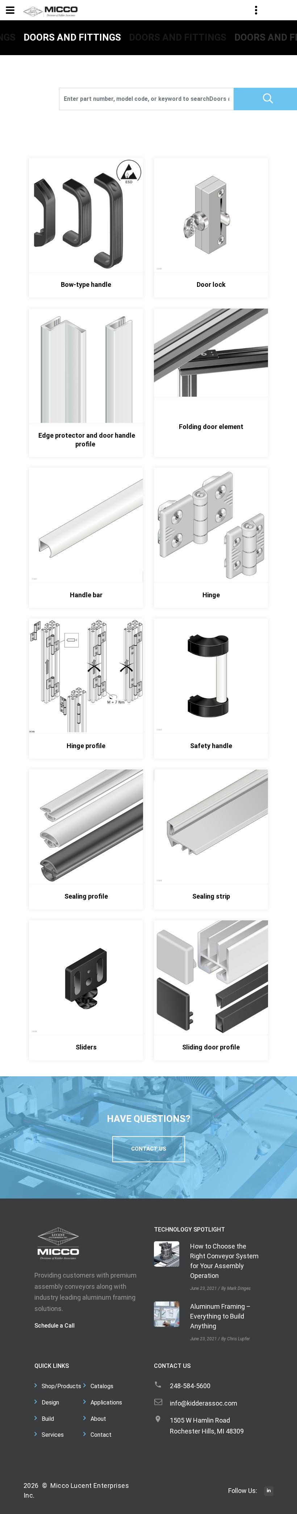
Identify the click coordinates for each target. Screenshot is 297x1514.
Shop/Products (61, 1386)
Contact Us (148, 1149)
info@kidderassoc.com (203, 1403)
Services (53, 1434)
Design (50, 1402)
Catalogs (102, 1386)
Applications (106, 1402)
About (98, 1418)
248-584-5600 (190, 1386)
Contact (101, 1434)
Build (48, 1418)
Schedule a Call (54, 1325)
